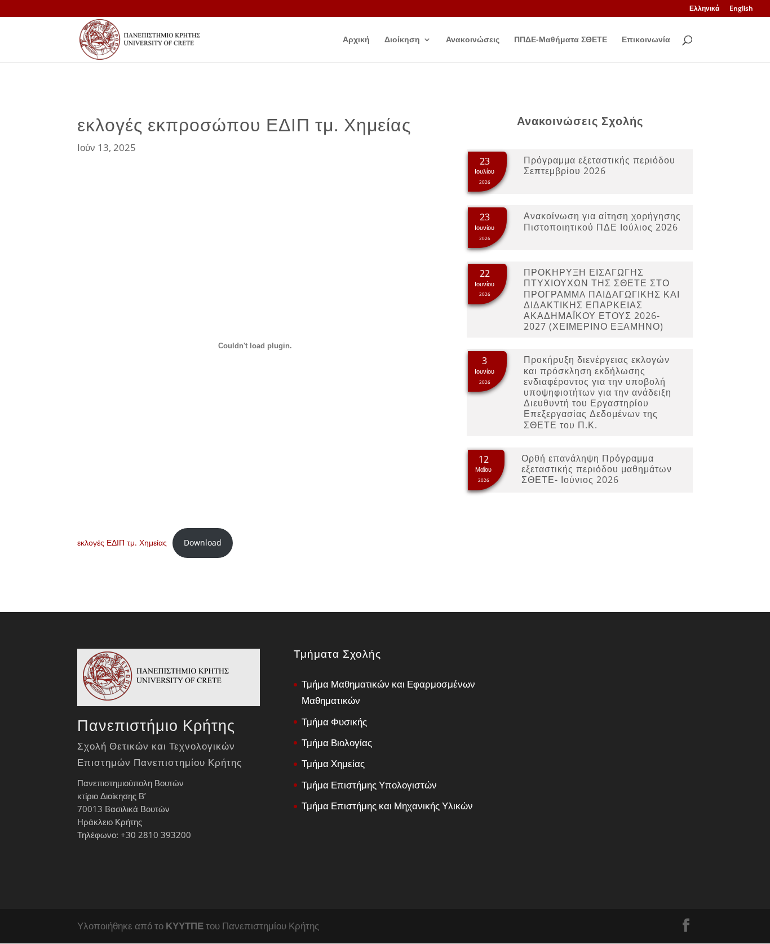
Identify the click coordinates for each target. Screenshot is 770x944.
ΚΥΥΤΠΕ (184, 925)
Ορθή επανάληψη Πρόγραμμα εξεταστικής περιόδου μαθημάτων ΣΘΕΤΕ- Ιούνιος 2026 (596, 469)
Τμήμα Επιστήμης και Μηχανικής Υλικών (387, 805)
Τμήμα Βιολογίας (337, 742)
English (741, 9)
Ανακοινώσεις (472, 40)
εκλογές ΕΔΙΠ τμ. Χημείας (122, 542)
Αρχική (356, 40)
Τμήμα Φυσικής (334, 721)
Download (203, 542)
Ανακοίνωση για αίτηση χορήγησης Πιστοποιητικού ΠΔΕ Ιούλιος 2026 (602, 221)
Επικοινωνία (646, 40)
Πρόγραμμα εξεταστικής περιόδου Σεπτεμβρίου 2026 (599, 165)
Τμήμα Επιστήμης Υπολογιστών (369, 784)
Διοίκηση (402, 40)
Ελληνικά (704, 9)
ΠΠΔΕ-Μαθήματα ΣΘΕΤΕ (560, 40)
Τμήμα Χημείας (333, 763)
